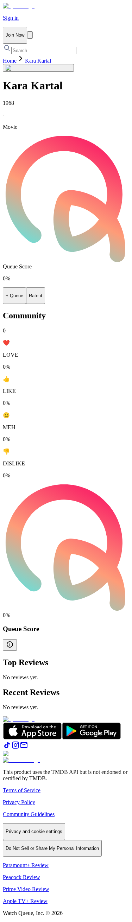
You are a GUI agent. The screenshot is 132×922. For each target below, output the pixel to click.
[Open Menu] (30, 35)
